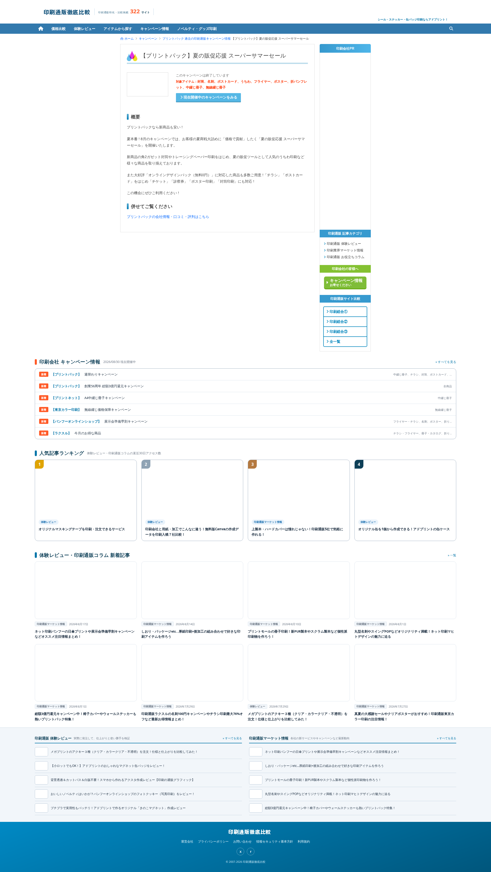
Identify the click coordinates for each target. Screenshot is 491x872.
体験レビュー (84, 28)
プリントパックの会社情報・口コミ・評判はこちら (168, 217)
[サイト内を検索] (451, 29)
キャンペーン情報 (154, 28)
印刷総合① (338, 312)
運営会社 (187, 841)
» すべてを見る (446, 362)
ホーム (41, 29)
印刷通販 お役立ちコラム (345, 257)
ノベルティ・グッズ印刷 (197, 28)
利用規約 (304, 841)
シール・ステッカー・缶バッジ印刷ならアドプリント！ (413, 19)
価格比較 (58, 28)
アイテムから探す (118, 28)
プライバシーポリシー (213, 841)
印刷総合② (338, 321)
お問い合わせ (242, 841)
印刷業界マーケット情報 (344, 250)
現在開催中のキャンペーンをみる (210, 97)
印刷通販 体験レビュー (343, 244)
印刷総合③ (338, 331)
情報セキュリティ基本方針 (274, 841)
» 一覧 (452, 555)
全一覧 (334, 341)
